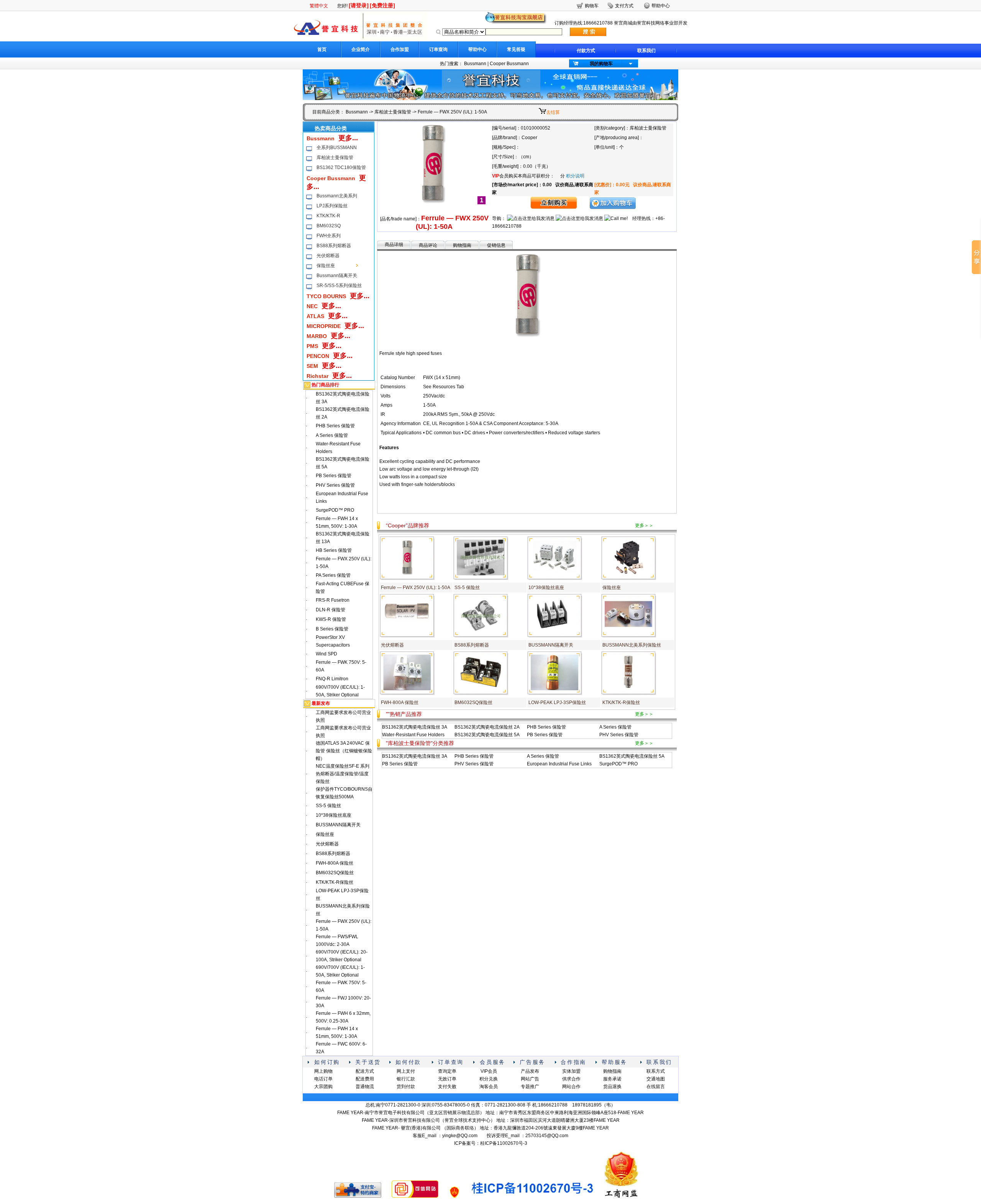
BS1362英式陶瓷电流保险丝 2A (487, 727)
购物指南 (462, 245)
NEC (312, 306)
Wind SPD (326, 654)
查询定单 (447, 1071)
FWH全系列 (329, 235)
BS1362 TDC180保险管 (341, 167)
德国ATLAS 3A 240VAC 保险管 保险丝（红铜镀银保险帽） (344, 750)
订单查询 (438, 49)
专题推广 (530, 1086)
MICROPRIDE (324, 326)
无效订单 (447, 1079)
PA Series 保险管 (333, 575)
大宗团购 (323, 1086)
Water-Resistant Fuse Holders (413, 734)
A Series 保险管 (332, 435)
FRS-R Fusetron (332, 600)
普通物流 (365, 1086)
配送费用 (365, 1079)
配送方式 (365, 1071)
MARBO (317, 336)
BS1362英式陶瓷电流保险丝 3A (414, 727)
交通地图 (655, 1079)
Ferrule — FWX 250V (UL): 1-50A (415, 587)
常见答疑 (516, 49)
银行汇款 (406, 1079)
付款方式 (586, 50)
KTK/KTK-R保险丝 (334, 882)
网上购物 (323, 1071)
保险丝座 (326, 265)
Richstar (317, 376)
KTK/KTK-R (328, 215)
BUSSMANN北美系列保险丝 (631, 645)
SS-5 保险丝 (328, 805)
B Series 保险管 (332, 629)
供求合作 (571, 1079)
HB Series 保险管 (334, 550)
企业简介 (360, 49)
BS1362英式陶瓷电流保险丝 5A (487, 734)
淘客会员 (488, 1086)
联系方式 (655, 1071)
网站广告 (530, 1079)
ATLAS (315, 316)
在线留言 (655, 1086)
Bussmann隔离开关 (337, 275)
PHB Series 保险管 (335, 425)
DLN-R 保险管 (330, 609)
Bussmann (475, 63)
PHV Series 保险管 (335, 485)
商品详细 (394, 244)
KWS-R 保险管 (331, 619)
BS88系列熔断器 (334, 245)
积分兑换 (488, 1079)
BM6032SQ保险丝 (335, 872)
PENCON (318, 356)
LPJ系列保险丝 (332, 205)
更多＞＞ (644, 525)
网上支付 (406, 1071)
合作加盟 (399, 49)
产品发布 (530, 1071)
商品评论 (428, 245)
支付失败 (447, 1086)
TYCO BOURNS (326, 296)
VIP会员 (489, 1071)
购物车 (592, 5)
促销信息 (496, 245)
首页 (321, 49)
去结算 (553, 112)
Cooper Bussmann (509, 63)
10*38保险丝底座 (333, 815)
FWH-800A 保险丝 (334, 863)
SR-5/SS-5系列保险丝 (339, 285)
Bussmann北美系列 (337, 196)
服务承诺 (612, 1079)
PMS (312, 346)
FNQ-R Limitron (332, 678)
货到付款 (406, 1086)
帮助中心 (477, 49)
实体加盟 (571, 1071)
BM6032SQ (329, 225)
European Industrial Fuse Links (559, 764)
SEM (312, 366)
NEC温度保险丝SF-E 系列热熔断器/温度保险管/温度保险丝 (342, 773)
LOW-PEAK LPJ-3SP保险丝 (557, 702)
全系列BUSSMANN (337, 147)
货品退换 (612, 1086)
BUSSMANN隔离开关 (338, 824)
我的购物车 (601, 63)
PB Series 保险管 (333, 475)
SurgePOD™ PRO (335, 510)
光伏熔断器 (328, 255)
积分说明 (575, 176)
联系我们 (646, 50)
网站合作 (571, 1086)
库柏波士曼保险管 (392, 112)
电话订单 (323, 1079)
